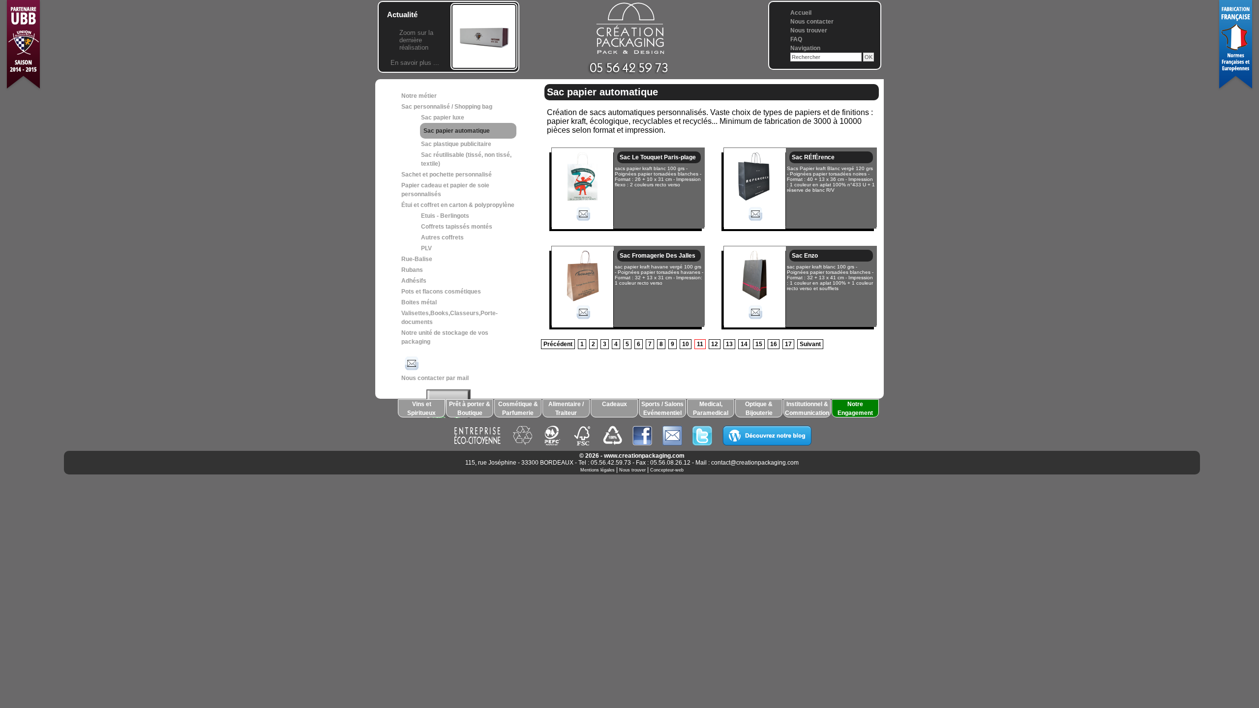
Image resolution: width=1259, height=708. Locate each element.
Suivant (810, 344)
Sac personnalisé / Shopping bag (446, 106)
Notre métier (419, 95)
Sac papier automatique (456, 130)
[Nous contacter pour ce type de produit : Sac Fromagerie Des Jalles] (583, 321)
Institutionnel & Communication (807, 408)
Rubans (412, 269)
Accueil (800, 12)
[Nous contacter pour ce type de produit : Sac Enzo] (755, 321)
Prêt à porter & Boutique (469, 408)
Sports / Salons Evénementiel (662, 408)
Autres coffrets (442, 237)
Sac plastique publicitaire (456, 144)
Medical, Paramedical (710, 408)
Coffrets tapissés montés (456, 226)
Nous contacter (812, 21)
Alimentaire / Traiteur (566, 408)
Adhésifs (413, 280)
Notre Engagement (855, 408)
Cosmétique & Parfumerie (518, 408)
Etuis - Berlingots (445, 215)
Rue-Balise (416, 259)
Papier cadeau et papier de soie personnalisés (445, 190)
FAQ (796, 39)
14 (744, 344)
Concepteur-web (667, 470)
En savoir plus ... (414, 62)
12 (714, 344)
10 (685, 344)
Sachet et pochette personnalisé (446, 174)
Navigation (805, 48)
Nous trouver (808, 30)
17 (788, 344)
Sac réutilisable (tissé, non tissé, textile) (466, 159)
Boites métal (419, 302)
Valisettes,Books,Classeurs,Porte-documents (449, 317)
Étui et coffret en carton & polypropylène (457, 205)
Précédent (557, 344)
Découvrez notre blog (766, 435)
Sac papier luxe (442, 117)
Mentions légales (597, 470)
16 (773, 344)
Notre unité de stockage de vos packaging (444, 337)
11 (700, 344)
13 (729, 344)
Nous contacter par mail (435, 378)
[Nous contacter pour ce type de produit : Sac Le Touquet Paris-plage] (583, 222)
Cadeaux (614, 404)
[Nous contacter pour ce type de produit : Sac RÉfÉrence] (755, 222)
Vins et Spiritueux (421, 408)
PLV (426, 248)
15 (758, 344)
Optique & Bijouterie (759, 408)
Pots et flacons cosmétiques (441, 291)
